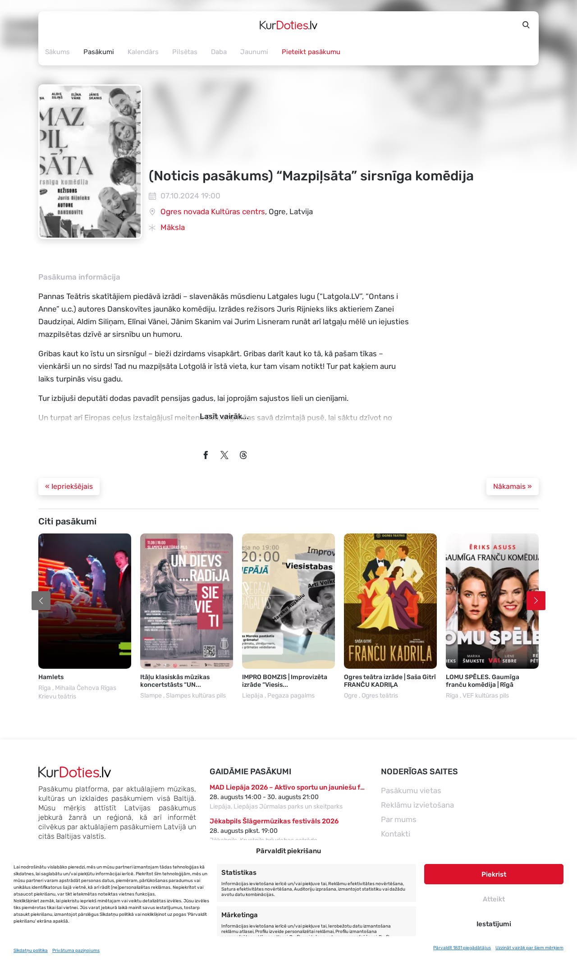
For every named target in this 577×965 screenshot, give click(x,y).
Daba (219, 52)
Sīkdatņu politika (31, 950)
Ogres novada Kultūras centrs (212, 211)
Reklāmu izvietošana (417, 804)
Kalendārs (143, 52)
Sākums (57, 52)
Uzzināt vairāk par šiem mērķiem (529, 948)
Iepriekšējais (69, 486)
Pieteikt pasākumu (311, 52)
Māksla (172, 227)
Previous (41, 600)
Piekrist (493, 874)
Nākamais (512, 486)
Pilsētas (184, 52)
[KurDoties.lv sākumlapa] (288, 24)
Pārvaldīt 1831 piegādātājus (462, 948)
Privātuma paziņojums (76, 950)
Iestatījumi (493, 924)
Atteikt (494, 899)
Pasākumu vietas (411, 790)
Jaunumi (254, 52)
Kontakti (395, 833)
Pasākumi (98, 52)
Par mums (399, 819)
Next (536, 600)
